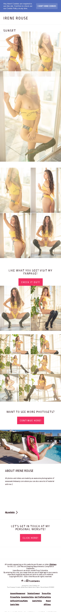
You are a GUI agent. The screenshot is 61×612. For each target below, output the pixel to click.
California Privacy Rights (19, 601)
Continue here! (30, 420)
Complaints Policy (27, 597)
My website (10, 512)
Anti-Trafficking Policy (43, 597)
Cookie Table (14, 604)
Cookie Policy (37, 601)
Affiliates (47, 604)
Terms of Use (46, 593)
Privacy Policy (15, 597)
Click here (52, 564)
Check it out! (30, 282)
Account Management (17, 593)
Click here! (30, 538)
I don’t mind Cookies (47, 6)
